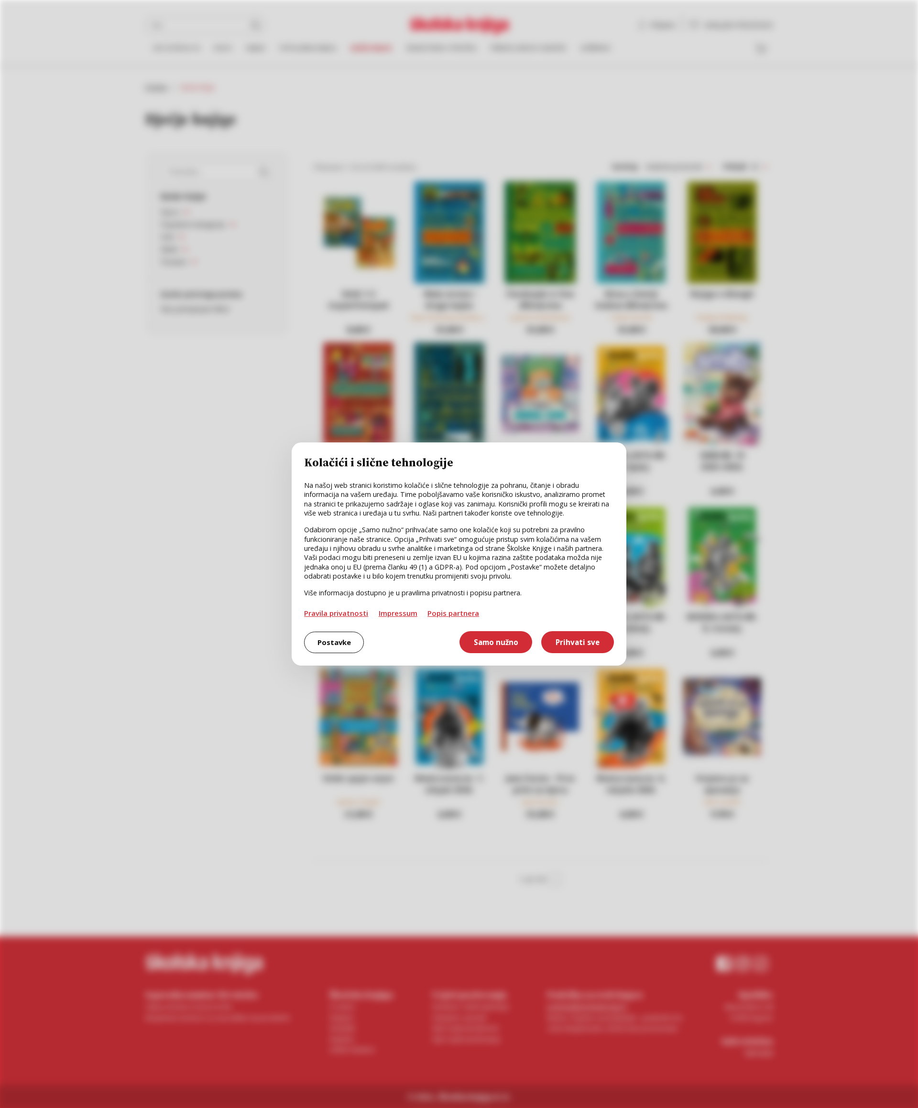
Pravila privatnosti (336, 613)
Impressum (398, 613)
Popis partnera (453, 613)
